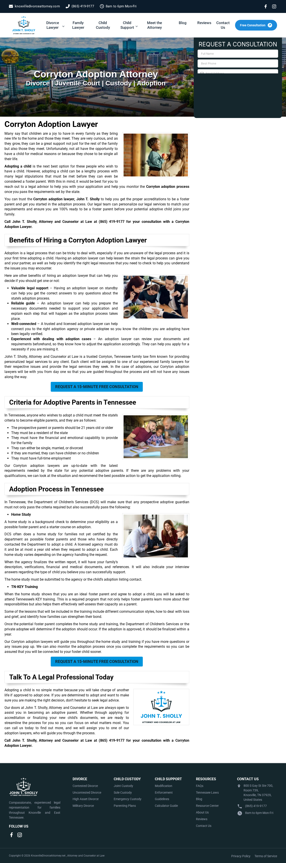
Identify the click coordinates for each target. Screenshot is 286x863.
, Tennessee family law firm (134, 356)
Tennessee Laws (207, 792)
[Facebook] (266, 6)
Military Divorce (83, 805)
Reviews (204, 23)
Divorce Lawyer (52, 25)
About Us (202, 812)
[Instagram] (274, 6)
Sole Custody (123, 792)
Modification (163, 786)
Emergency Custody (127, 799)
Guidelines (162, 799)
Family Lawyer (78, 25)
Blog (183, 23)
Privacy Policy (240, 856)
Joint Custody (123, 786)
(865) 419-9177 (112, 221)
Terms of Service (265, 856)
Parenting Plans (125, 805)
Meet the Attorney (154, 25)
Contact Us (223, 25)
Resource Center (207, 805)
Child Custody (103, 25)
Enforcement (164, 792)
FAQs (199, 786)
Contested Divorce (85, 786)
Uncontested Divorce (87, 792)
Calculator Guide (166, 805)
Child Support (127, 25)
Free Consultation (252, 25)
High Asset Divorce (86, 799)
